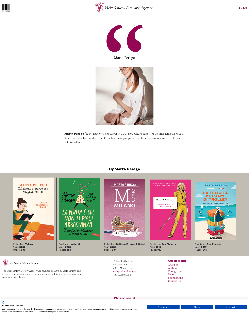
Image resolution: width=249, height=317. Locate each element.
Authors (172, 268)
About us (173, 264)
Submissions (175, 277)
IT (239, 7)
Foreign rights (176, 271)
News (171, 274)
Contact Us (174, 281)
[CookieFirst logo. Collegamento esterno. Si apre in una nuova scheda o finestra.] (3, 302)
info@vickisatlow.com (124, 271)
